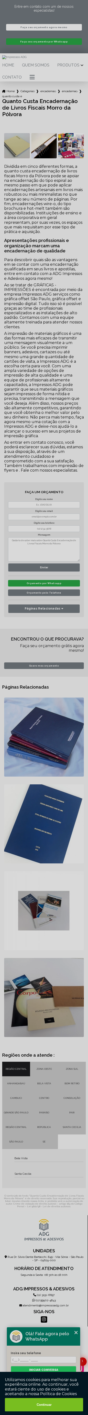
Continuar (44, 1405)
